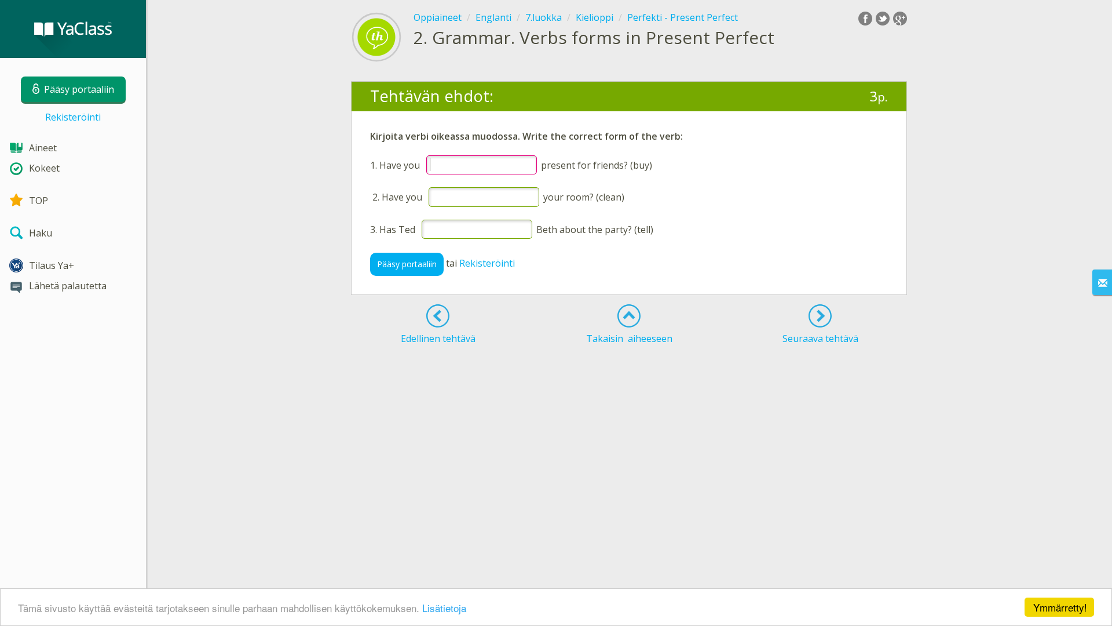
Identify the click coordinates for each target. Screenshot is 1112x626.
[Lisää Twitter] (883, 19)
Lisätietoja (444, 607)
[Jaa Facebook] (865, 19)
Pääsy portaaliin (407, 264)
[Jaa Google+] (900, 19)
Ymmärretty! (1060, 607)
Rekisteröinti (73, 117)
